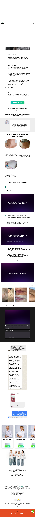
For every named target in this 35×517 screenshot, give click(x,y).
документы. (21, 493)
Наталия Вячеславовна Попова (7, 439)
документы (22, 494)
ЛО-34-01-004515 (21, 486)
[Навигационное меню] (33, 23)
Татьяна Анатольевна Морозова (20, 439)
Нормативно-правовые (15, 494)
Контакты (11, 495)
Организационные (15, 493)
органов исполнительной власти (19, 495)
